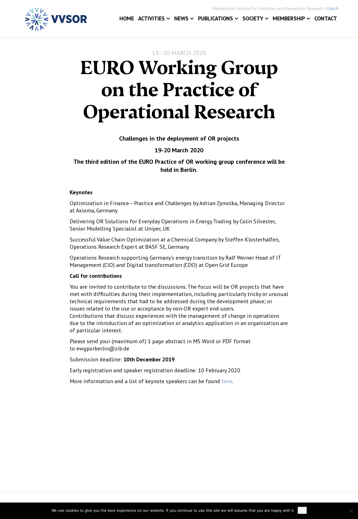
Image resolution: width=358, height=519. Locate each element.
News (181, 18)
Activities (151, 18)
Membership (289, 18)
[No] (351, 511)
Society (252, 18)
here (227, 381)
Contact (325, 18)
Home (126, 18)
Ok (302, 510)
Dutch (332, 8)
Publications (215, 18)
